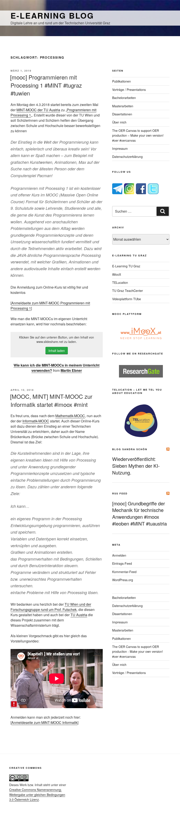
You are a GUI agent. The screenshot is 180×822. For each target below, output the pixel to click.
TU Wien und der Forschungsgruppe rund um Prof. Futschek (51, 607)
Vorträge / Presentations (129, 89)
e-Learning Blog (52, 15)
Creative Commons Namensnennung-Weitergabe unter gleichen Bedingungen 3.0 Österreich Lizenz (37, 794)
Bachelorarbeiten (124, 97)
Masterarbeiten (122, 106)
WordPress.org (122, 580)
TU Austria (78, 614)
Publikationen (121, 81)
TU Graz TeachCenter (127, 290)
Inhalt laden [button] (57, 350)
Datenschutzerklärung (127, 156)
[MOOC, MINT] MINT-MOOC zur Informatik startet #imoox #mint (51, 400)
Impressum (120, 148)
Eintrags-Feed (122, 563)
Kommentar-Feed (124, 572)
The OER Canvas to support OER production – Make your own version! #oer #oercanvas (138, 135)
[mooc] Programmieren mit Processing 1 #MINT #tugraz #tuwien (46, 85)
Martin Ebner (71, 370)
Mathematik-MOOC (70, 415)
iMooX (116, 274)
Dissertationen (122, 114)
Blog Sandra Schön (129, 449)
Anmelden (119, 555)
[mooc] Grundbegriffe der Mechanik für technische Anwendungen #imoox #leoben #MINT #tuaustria (139, 513)
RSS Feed (120, 493)
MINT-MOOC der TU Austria (38, 109)
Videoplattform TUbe (126, 299)
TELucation (120, 282)
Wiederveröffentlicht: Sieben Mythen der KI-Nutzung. (136, 465)
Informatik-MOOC (35, 420)
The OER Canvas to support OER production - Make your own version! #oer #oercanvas (137, 651)
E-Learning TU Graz (126, 266)
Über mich (119, 122)
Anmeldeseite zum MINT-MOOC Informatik (44, 722)
